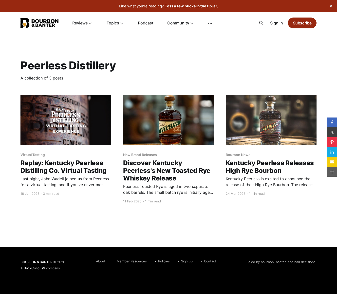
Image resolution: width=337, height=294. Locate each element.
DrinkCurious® (34, 268)
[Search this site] (261, 23)
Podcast (145, 22)
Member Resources (132, 261)
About (100, 261)
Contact (210, 261)
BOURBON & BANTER (36, 262)
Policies (164, 261)
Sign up (187, 261)
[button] (332, 122)
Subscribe (302, 22)
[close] (331, 6)
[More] (210, 23)
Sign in (276, 22)
